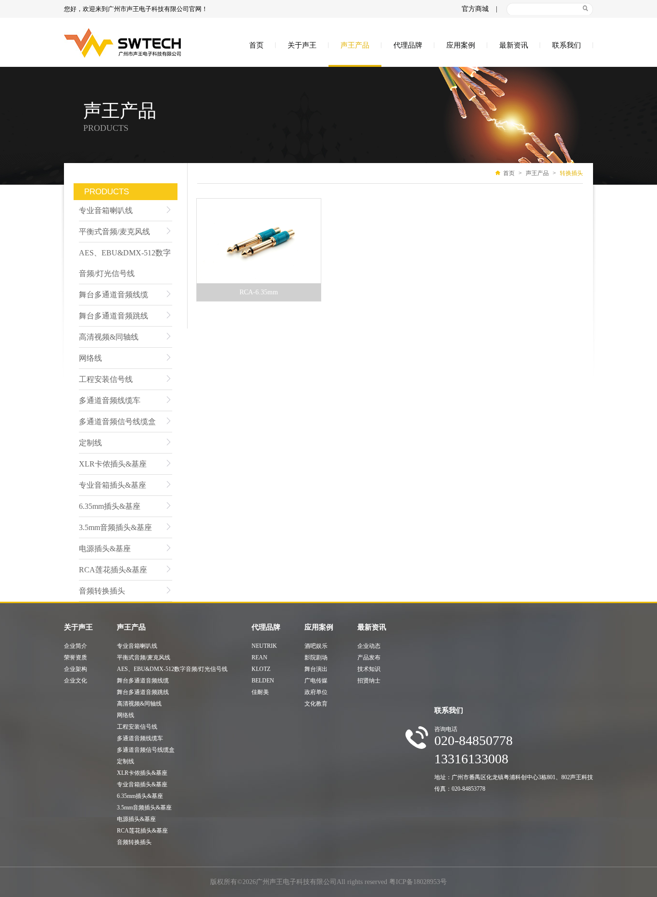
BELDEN (263, 680)
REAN (259, 657)
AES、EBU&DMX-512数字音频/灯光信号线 (125, 263)
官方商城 (475, 9)
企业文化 (75, 680)
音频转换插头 (102, 591)
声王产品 (355, 45)
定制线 (90, 443)
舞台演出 (316, 669)
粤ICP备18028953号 (418, 881)
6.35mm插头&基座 (109, 506)
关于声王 (302, 45)
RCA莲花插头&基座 (113, 570)
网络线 (90, 358)
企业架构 (75, 669)
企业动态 (368, 646)
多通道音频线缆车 (109, 400)
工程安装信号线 (106, 379)
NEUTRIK (264, 646)
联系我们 (566, 45)
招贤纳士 (368, 680)
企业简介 (75, 646)
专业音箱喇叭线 (106, 210)
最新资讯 (513, 45)
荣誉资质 (75, 657)
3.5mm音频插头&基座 (115, 527)
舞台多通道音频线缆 (113, 295)
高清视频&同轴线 (109, 337)
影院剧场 (316, 657)
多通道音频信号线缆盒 (117, 421)
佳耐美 (260, 692)
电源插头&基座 (105, 548)
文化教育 (316, 703)
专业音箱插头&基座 (112, 485)
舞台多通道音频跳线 (113, 316)
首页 (256, 45)
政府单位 (316, 692)
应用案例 (460, 45)
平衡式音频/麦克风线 (114, 231)
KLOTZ (261, 669)
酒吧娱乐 (316, 646)
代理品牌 (407, 45)
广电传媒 (316, 680)
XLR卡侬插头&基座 (113, 464)
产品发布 (368, 657)
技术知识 (368, 669)
